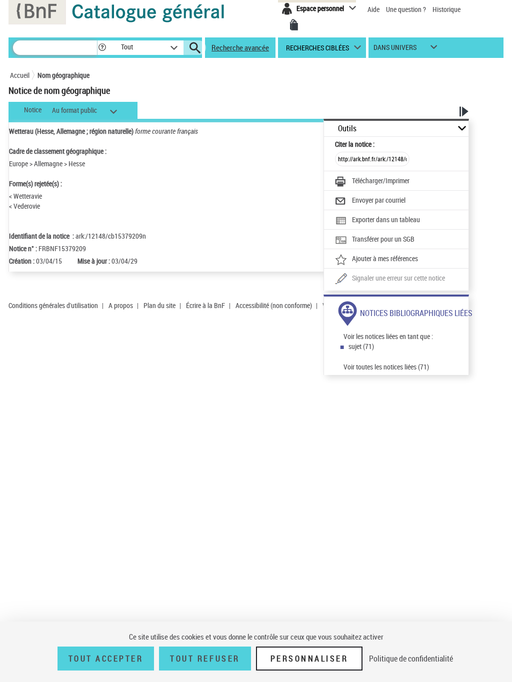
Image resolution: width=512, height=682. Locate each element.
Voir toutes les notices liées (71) (386, 366)
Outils (347, 128)
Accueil (20, 75)
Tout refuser (205, 658)
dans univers (395, 49)
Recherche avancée (240, 47)
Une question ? (407, 9)
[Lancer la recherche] (195, 48)
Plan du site (160, 305)
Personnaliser (309, 658)
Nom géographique (64, 75)
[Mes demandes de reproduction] (294, 25)
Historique (446, 9)
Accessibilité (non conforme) (274, 305)
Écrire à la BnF (205, 305)
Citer (354, 144)
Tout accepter (106, 658)
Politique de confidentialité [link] (411, 658)
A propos (120, 305)
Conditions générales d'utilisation (53, 305)
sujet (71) (361, 346)
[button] (102, 47)
